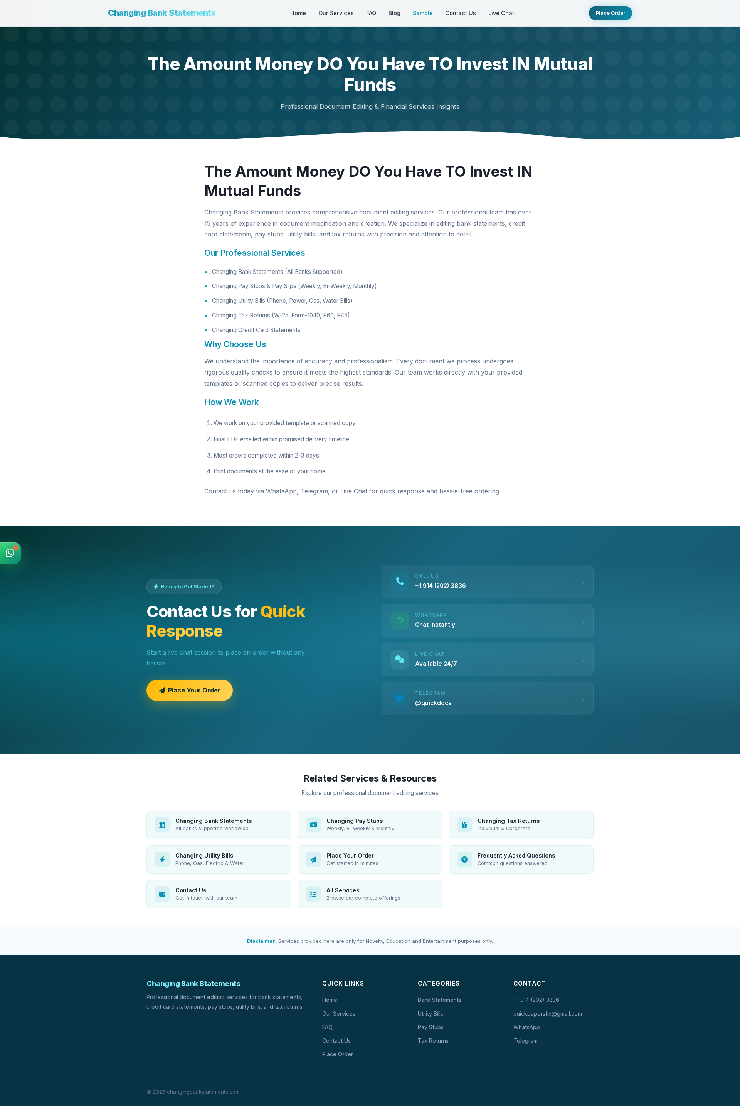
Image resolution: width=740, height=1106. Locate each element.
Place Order (610, 13)
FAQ (371, 13)
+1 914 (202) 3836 (536, 999)
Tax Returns (433, 1040)
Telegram (525, 1040)
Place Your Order (194, 690)
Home (298, 13)
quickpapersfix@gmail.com (547, 1013)
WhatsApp (526, 1027)
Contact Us (460, 13)
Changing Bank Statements (161, 13)
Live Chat (501, 13)
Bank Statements (439, 999)
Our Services (336, 13)
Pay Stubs (431, 1027)
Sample (423, 13)
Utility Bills (430, 1013)
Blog (394, 13)
